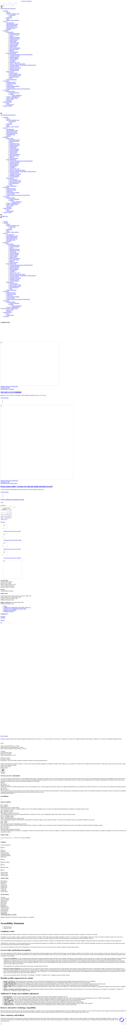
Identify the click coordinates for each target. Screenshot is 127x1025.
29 (8, 517)
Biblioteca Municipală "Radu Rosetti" (9, 386)
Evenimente (11, 389)
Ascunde (14, 914)
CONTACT (29, 1)
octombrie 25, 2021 (5, 387)
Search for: (3, 505)
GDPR (5, 606)
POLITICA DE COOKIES (10, 610)
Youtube (2, 620)
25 (1, 517)
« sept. (2, 519)
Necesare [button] (3, 782)
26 (2, 517)
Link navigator (4, 911)
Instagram (3, 617)
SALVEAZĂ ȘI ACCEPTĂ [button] (7, 793)
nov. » (5, 519)
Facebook (3, 616)
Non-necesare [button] (4, 788)
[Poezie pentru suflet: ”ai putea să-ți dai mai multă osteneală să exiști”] (37, 479)
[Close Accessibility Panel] (1, 799)
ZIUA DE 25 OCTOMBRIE (11, 392)
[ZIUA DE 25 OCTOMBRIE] (30, 385)
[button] (1, 839)
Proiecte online (13, 483)
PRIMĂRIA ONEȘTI (9, 611)
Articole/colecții (4, 389)
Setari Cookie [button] (4, 766)
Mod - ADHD (4, 821)
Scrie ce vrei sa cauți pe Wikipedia (22, 837)
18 (1, 516)
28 (6, 517)
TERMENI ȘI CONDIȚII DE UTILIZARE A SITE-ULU (17, 607)
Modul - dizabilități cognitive (7, 815)
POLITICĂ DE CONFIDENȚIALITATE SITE (15, 608)
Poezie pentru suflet (5, 483)
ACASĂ (23, 1)
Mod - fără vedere (5, 826)
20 (4, 516)
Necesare (4, 784)
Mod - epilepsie (4, 805)
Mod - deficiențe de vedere (7, 810)
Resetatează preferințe (6, 914)
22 (8, 516)
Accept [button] (9, 766)
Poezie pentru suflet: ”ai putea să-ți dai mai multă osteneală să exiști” (27, 486)
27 (4, 517)
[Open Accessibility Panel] (1, 1023)
